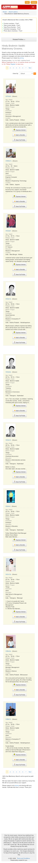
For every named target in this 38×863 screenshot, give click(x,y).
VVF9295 (8, 96)
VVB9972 (8, 719)
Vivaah (5, 12)
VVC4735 (8, 574)
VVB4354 (8, 651)
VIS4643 (8, 506)
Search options (13, 12)
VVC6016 (8, 299)
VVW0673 (8, 161)
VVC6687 (8, 231)
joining (22, 58)
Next (30, 68)
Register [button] (34, 2)
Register (13, 64)
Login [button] (27, 2)
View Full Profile (20, 140)
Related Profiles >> (19, 39)
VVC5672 (8, 440)
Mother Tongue (10, 107)
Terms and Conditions (23, 858)
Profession (9, 111)
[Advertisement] (19, 349)
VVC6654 (8, 372)
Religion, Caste (10, 103)
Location (8, 118)
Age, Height (9, 99)
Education (8, 114)
